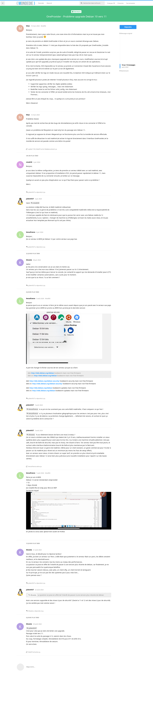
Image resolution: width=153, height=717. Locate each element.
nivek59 (36, 203)
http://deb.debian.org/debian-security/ (44, 381)
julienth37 (33, 628)
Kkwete (32, 435)
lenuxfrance (33, 409)
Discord (49, 3)
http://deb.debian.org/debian (42, 373)
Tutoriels (41, 3)
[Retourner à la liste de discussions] (3, 3)
